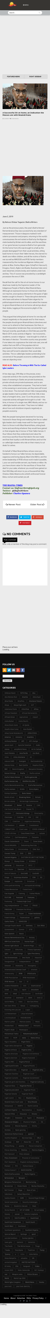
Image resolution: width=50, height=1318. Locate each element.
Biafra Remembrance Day (14, 785)
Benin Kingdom (18, 769)
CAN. (38, 805)
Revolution (9, 1186)
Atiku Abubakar (19, 757)
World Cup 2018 (19, 1278)
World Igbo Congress (13, 1282)
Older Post (36, 504)
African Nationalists (29, 713)
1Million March (10, 693)
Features (31, 897)
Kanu (20, 1002)
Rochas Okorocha (38, 1186)
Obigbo (7, 1118)
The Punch (8, 1246)
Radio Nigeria (30, 1174)
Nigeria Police (24, 1062)
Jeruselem (35, 990)
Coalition (16, 821)
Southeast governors (13, 1230)
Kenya (23, 1006)
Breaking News (25, 797)
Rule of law (31, 1190)
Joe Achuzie (26, 994)
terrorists (31, 1242)
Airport (35, 717)
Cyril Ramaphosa (21, 837)
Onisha (34, 1126)
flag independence (12, 905)
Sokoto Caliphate (31, 1214)
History (31, 938)
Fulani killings (10, 917)
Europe (7, 881)
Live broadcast (10, 1018)
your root (8, 1286)
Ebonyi (7, 861)
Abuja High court (20, 705)
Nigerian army (38, 1070)
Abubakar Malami (35, 701)
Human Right (29, 941)
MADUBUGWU (26, 1018)
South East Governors (13, 1222)
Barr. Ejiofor (23, 765)
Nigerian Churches (11, 1074)
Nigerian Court (28, 1074)
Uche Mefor (33, 1254)
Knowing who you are (13, 1010)
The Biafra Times (31, 1295)
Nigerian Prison (29, 1090)
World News (29, 1282)
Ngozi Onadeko (11, 1042)
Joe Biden (39, 994)
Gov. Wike (41, 926)
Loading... (6, 650)
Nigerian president (12, 1090)
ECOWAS (32, 861)
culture (42, 833)
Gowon (21, 929)
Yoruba (41, 1282)
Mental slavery (25, 1022)
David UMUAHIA (10, 845)
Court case (23, 829)
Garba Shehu (9, 921)
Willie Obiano (32, 1274)
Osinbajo (8, 1142)
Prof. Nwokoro (10, 1162)
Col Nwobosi (9, 825)
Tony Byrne (19, 1250)
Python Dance (28, 1166)
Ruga (20, 1190)
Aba (33, 693)
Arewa (7, 749)
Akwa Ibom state (11, 725)
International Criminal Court (15, 970)
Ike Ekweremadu (11, 958)
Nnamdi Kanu (31, 1098)
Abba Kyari (37, 697)
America (8, 737)
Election (21, 869)
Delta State (9, 849)
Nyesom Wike (10, 1114)
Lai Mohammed (10, 1014)
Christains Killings (22, 813)
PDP (17, 1142)
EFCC (30, 865)
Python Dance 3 (10, 1170)
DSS (29, 853)
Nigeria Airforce (11, 1050)
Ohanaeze (40, 1118)
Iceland (7, 950)
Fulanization (25, 917)
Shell (34, 1206)
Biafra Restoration (35, 785)
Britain (38, 797)
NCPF (15, 1038)
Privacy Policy (38, 1298)
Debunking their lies (29, 845)
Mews (37, 1022)
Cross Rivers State (28, 833)
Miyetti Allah (9, 1030)
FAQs (29, 1298)
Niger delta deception (13, 1046)
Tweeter (26, 517)
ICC (40, 946)
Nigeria (29, 1046)
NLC (19, 1098)
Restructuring (31, 1182)
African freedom (11, 713)
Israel (7, 990)
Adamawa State (11, 709)
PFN (37, 1142)
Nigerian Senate (11, 1094)
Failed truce (27, 889)
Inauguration (9, 962)
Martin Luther (10, 1022)
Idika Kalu (19, 950)
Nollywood (9, 1106)
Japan (24, 990)
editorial (8, 865)
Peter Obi (27, 1142)
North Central (33, 1106)
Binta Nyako (34, 789)
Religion (22, 1178)
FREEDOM (8, 909)
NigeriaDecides (11, 1070)
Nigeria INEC (9, 1062)
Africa (36, 709)
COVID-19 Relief (38, 829)
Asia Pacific (23, 753)
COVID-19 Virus (10, 833)
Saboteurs (8, 1194)
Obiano (34, 1114)
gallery (37, 917)
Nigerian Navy (10, 1086)
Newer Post (14, 504)
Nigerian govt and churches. (15, 1082)
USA (16, 1266)
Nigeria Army (26, 1050)
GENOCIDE (23, 921)
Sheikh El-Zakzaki (21, 1206)
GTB (30, 929)
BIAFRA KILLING (29, 781)
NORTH (20, 1106)
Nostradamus (27, 1110)
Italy (15, 990)
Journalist (19, 998)
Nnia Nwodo (32, 1102)
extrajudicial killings (33, 885)
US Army (8, 1266)
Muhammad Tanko (11, 1034)
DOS (21, 853)
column (22, 825)
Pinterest (26, 523)
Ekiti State (9, 869)
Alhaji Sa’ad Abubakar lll (14, 733)
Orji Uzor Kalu (27, 1138)
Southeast (22, 1226)
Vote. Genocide (24, 1270)
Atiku (7, 757)
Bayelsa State (38, 765)
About (13, 1298)
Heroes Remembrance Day (14, 938)
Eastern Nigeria (10, 857)
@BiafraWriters (20, 490)
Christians (8, 817)
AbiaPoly (21, 701)
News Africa (35, 1038)
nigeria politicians (12, 1066)
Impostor (38, 958)
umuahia (24, 1258)
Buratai (29, 805)
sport (34, 1234)
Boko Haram (26, 793)
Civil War (20, 817)
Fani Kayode (9, 893)
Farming (22, 893)
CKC (37, 817)
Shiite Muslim (10, 1210)
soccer (17, 1214)
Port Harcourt (10, 1154)
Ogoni (29, 1118)
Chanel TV (30, 809)
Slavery (7, 1214)
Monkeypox (23, 1030)
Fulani (21, 914)
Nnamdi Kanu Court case (14, 1102)
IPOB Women (9, 982)
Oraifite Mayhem (11, 1138)
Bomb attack (9, 797)
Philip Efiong (9, 1146)
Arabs (38, 745)
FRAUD (35, 905)
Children (8, 813)
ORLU (39, 1138)
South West (9, 1226)
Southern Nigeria (31, 1230)
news (24, 1038)
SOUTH (7, 1218)
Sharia (7, 1206)
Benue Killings (10, 773)
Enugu (7, 877)
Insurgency (32, 966)
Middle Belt (9, 1026)
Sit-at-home (39, 1210)
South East (35, 1218)
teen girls (8, 1242)
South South (30, 1222)
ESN (34, 877)
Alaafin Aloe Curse (11, 729)
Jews (6, 994)
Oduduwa (18, 1118)
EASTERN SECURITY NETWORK (32, 857)
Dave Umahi (37, 841)
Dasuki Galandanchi (12, 841)
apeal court (9, 745)
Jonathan (8, 998)
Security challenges (30, 1202)
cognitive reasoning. (32, 821)
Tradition (31, 1250)
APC (22, 741)
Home (6, 1298)
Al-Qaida (26, 725)
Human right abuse (12, 946)
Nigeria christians (11, 1054)
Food (26, 905)
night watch (9, 1098)
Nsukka (39, 1110)
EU (41, 877)
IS (27, 982)
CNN (6, 821)
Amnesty (19, 737)
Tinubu (7, 1250)
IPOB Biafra (31, 974)
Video (37, 1266)
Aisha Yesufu (23, 721)
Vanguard (26, 1266)
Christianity (38, 813)
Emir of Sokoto (10, 873)
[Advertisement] (25, 45)
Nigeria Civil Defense (31, 1054)
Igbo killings (18, 953)
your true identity (23, 1286)
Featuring (8, 901)
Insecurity (19, 966)
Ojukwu (7, 1126)
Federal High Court (24, 901)
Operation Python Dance (14, 1134)
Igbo (6, 953)
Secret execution (11, 1202)
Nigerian (24, 1070)
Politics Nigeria (38, 1150)
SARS (22, 1198)
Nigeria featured (28, 1058)
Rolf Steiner (9, 1190)
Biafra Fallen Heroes (12, 777)
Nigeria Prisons (29, 1066)
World (7, 1278)
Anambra (30, 737)
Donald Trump (10, 853)
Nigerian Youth (27, 1094)
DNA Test (36, 849)
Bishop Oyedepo (11, 793)
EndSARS (36, 873)
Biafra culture (35, 773)
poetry (21, 1146)
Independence (25, 962)
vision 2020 (9, 1270)
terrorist (20, 1242)
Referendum (9, 1178)
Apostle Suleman (24, 745)
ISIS (24, 986)
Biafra (22, 773)
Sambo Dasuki (10, 1198)
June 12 (39, 998)
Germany (29, 926)
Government (9, 929)
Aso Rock (36, 753)
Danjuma (35, 837)
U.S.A (22, 1254)
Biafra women (10, 789)
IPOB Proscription (11, 978)
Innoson (8, 966)
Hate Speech (9, 934)
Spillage (24, 1234)
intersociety (9, 974)
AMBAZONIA (32, 733)
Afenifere (25, 709)
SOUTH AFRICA (20, 1218)
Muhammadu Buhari (30, 1034)
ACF (32, 705)
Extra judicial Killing (12, 885)
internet (34, 970)
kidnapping (34, 1006)
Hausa (21, 934)
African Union (10, 717)
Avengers (22, 761)
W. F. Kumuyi (39, 1270)
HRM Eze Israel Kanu (12, 941)
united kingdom (11, 1262)
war (6, 1274)
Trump (42, 1250)
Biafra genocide (31, 777)
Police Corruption (35, 1146)
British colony (10, 801)
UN (33, 1258)
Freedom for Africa (24, 909)
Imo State (26, 958)
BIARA (22, 789)
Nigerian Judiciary (37, 1082)
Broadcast (8, 805)
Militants (37, 1026)
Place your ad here (10, 647)
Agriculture (23, 717)
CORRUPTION (10, 829)
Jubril (30, 998)
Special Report (10, 1234)
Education (20, 865)
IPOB (20, 974)
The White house (23, 1246)
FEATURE (8, 897)
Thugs (37, 1246)
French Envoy (9, 914)
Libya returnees (27, 1014)
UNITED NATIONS (28, 1262)
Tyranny (7, 1254)
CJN (29, 817)
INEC (37, 962)
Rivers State (22, 1186)
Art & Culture (36, 749)
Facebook (13, 517)
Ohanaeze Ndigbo (11, 1122)
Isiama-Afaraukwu (11, 986)
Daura (26, 841)
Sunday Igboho (27, 1238)
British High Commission (29, 801)
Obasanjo (23, 1114)
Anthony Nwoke (11, 741)
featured (19, 897)
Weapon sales (17, 1274)
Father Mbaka (35, 893)
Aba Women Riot (11, 697)
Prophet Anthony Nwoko (29, 1162)
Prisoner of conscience (30, 1158)
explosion (18, 881)
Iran (20, 982)
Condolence (34, 825)
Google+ (38, 517)
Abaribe (25, 697)
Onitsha (8, 1130)
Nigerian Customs (11, 1078)
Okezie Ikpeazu (21, 1126)
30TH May (24, 693)
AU (31, 757)
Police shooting (11, 1150)
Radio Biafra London (12, 1174)
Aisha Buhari (9, 721)
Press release (24, 1154)
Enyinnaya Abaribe (21, 877)
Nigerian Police (26, 1086)
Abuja (7, 705)
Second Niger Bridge (36, 1198)
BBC (6, 769)
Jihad (15, 994)
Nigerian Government (31, 1078)
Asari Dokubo (10, 753)
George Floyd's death (13, 926)
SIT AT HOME (25, 1210)
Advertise (21, 1298)
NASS (7, 1038)
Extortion (30, 881)
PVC (16, 1166)
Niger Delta (25, 1042)
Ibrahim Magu (29, 946)
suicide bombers (11, 1238)
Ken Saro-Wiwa (10, 1006)
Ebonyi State (19, 861)
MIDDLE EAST (23, 1026)
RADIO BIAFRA (26, 1170)
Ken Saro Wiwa (32, 1002)
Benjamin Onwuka (35, 769)
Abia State (9, 701)
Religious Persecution (13, 1182)
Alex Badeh (27, 729)
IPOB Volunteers (29, 978)
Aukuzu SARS (9, 761)
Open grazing (20, 1130)
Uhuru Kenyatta (10, 1258)
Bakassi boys (9, 765)
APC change (33, 741)
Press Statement (11, 1158)
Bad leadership (36, 761)
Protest (7, 1166)
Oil (42, 1122)
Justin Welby (9, 1002)
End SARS (24, 873)
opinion (31, 1134)
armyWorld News (20, 749)
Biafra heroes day (11, 781)
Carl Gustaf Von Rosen (13, 809)
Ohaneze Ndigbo (29, 1122)
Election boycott (35, 869)
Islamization (36, 986)
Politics (24, 1150)
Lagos (28, 1010)
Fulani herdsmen (34, 914)
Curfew (7, 837)
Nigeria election (11, 1058)
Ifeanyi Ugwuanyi (34, 950)
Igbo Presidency (34, 953)
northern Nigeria (11, 1110)
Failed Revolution (11, 889)
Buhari (19, 805)
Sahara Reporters (23, 1194)
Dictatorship (23, 849)
